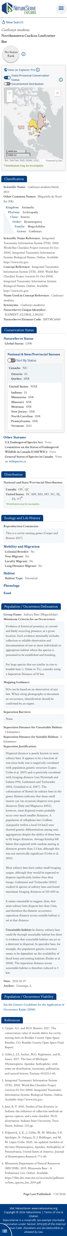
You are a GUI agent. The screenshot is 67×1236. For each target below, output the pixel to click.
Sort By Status (26, 360)
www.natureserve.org (44, 1208)
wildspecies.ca (17, 461)
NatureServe (33, 1212)
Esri (60, 160)
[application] (33, 124)
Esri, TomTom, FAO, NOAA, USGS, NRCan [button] (25, 160)
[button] (10, 93)
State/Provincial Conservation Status (30, 77)
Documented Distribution (27, 84)
